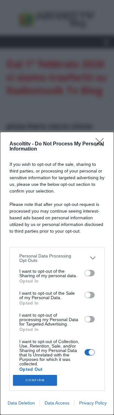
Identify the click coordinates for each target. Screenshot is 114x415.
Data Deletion (21, 402)
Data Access (57, 402)
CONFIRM (35, 380)
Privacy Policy (93, 402)
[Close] (102, 144)
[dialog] (57, 273)
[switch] (90, 273)
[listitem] (57, 258)
